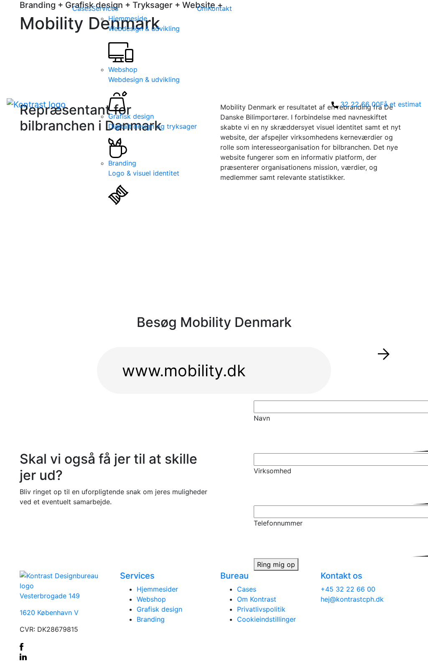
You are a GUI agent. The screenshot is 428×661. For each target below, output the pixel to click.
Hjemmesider (157, 589)
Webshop (144, 74)
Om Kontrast (256, 599)
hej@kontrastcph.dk (352, 599)
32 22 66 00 (360, 104)
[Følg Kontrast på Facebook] (63, 646)
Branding (143, 168)
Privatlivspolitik (261, 609)
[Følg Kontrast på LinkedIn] (63, 656)
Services (105, 8)
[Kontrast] (36, 104)
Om (202, 8)
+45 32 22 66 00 (348, 589)
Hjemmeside (144, 23)
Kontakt (220, 8)
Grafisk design (152, 121)
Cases (82, 8)
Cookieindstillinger (266, 619)
